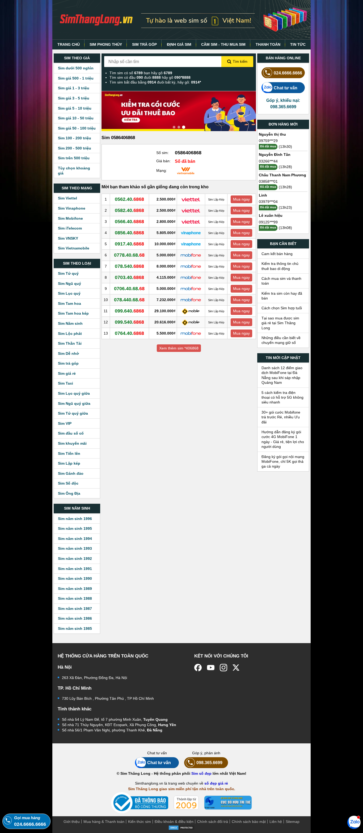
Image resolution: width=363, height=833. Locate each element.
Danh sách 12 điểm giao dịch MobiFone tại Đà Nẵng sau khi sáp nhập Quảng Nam (281, 375)
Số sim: (162, 153)
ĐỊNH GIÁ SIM (179, 44)
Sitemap (292, 821)
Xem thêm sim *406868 (179, 348)
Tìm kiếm (240, 62)
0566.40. (129, 221)
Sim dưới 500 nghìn (76, 68)
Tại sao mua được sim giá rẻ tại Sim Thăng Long (280, 323)
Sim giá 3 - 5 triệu (73, 98)
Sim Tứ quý (68, 273)
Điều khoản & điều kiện (174, 821)
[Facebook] (198, 667)
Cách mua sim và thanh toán (281, 280)
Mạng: (161, 170)
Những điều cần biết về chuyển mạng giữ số (281, 340)
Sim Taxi (65, 383)
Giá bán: (163, 161)
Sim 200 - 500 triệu (74, 148)
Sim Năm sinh (70, 323)
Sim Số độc (68, 483)
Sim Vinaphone (71, 208)
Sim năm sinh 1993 (75, 548)
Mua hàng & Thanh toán (103, 821)
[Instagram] (223, 667)
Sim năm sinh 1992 (75, 558)
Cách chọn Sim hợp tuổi (281, 308)
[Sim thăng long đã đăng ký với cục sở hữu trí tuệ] (228, 802)
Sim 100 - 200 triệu (74, 138)
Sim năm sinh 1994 (75, 538)
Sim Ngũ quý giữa (74, 403)
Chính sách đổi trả (212, 821)
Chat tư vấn (285, 87)
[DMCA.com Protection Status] (181, 827)
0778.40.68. (129, 255)
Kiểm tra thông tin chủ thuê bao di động (279, 265)
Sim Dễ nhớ (68, 353)
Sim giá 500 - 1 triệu (76, 78)
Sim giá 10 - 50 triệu (76, 118)
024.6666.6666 (288, 72)
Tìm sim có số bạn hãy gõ (140, 73)
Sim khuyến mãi (72, 443)
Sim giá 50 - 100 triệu (77, 128)
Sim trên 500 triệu (74, 158)
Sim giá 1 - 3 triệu (73, 88)
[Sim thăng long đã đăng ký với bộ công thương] (139, 803)
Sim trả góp (68, 363)
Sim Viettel (67, 198)
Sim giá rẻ (67, 373)
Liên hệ (275, 821)
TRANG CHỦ (68, 44)
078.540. (129, 266)
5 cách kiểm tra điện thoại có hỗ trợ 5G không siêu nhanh (282, 397)
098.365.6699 (209, 762)
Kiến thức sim (139, 821)
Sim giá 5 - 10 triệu (74, 108)
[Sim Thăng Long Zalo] (354, 822)
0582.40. (129, 210)
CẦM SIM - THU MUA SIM (223, 44)
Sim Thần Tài (70, 343)
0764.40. (129, 333)
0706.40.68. (129, 288)
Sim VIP (64, 423)
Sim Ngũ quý (69, 283)
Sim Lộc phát (70, 333)
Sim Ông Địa (69, 493)
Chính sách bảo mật (249, 821)
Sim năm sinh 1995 (75, 528)
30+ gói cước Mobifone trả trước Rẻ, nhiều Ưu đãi (280, 417)
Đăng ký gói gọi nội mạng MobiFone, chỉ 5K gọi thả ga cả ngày (282, 462)
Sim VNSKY (68, 238)
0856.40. (129, 232)
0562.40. (129, 199)
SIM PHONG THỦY (106, 44)
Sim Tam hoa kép (73, 313)
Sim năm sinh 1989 (75, 588)
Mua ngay (241, 199)
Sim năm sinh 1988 (75, 598)
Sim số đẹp (201, 773)
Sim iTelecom (70, 228)
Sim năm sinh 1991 (75, 569)
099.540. (129, 322)
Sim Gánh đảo (70, 473)
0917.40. (129, 244)
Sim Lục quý (69, 293)
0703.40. (129, 277)
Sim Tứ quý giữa (73, 413)
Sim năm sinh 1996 (75, 519)
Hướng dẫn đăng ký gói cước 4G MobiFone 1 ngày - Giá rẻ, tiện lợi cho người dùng (282, 439)
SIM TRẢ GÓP (144, 44)
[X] (236, 667)
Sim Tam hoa (69, 303)
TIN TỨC (298, 44)
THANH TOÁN (268, 44)
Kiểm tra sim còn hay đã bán (281, 295)
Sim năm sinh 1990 (75, 578)
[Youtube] (210, 667)
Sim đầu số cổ (71, 433)
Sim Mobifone (70, 218)
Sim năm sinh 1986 (75, 618)
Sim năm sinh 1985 (75, 628)
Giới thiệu (72, 821)
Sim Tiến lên (69, 453)
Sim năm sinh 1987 (75, 608)
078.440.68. (129, 299)
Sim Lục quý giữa (74, 393)
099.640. (129, 311)
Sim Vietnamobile (73, 248)
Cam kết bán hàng (277, 254)
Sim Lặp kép (69, 463)
